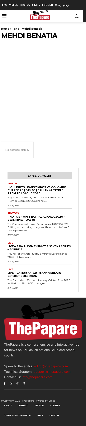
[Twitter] (24, 383)
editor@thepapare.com (51, 366)
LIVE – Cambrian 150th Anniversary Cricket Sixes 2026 (34, 274)
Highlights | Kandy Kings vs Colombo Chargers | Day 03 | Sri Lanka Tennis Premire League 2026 (37, 190)
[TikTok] (17, 383)
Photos (13, 213)
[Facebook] (5, 383)
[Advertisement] (43, 85)
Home (5, 28)
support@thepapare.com (52, 372)
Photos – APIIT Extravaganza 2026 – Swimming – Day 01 (36, 218)
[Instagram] (11, 383)
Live (10, 243)
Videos (12, 183)
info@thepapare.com (37, 377)
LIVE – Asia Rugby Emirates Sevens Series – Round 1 (39, 248)
